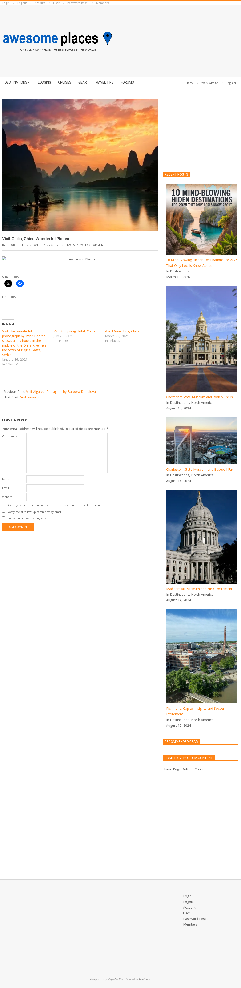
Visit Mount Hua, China (122, 331)
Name (6, 479)
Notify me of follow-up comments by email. (34, 511)
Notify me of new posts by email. (28, 518)
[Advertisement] (180, 40)
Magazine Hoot (116, 979)
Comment (9, 436)
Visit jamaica (29, 397)
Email (5, 488)
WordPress (144, 979)
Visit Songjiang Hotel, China (74, 331)
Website (7, 496)
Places (70, 245)
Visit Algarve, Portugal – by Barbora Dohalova (61, 391)
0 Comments (97, 245)
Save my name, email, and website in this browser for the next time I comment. (57, 505)
